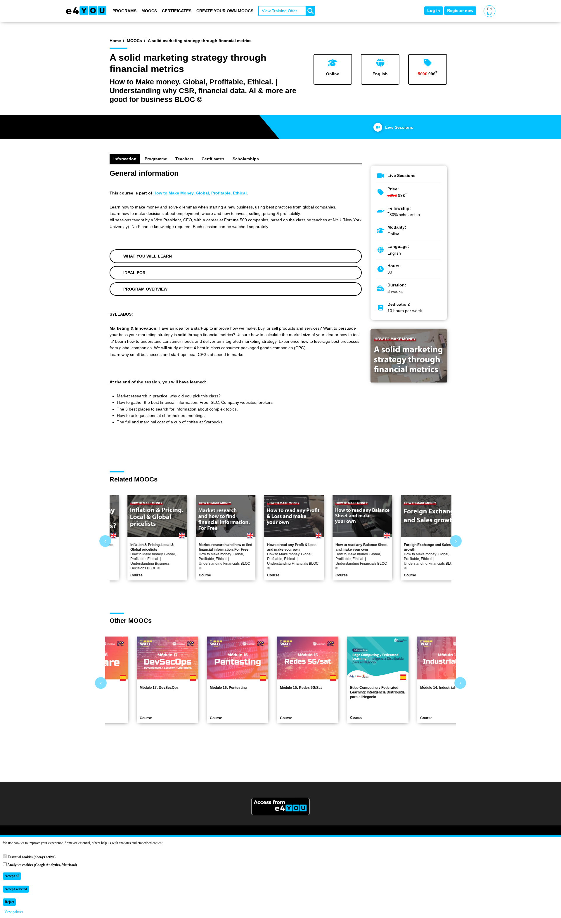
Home (115, 40)
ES (489, 13)
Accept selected (16, 889)
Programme (156, 159)
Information (124, 159)
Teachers (184, 159)
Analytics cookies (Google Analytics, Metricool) (42, 865)
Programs (124, 10)
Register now (460, 10)
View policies (13, 912)
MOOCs (149, 10)
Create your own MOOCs (224, 10)
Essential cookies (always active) (31, 857)
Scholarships (246, 159)
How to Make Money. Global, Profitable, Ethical (200, 193)
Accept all (12, 876)
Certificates (176, 10)
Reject (9, 902)
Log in (433, 10)
